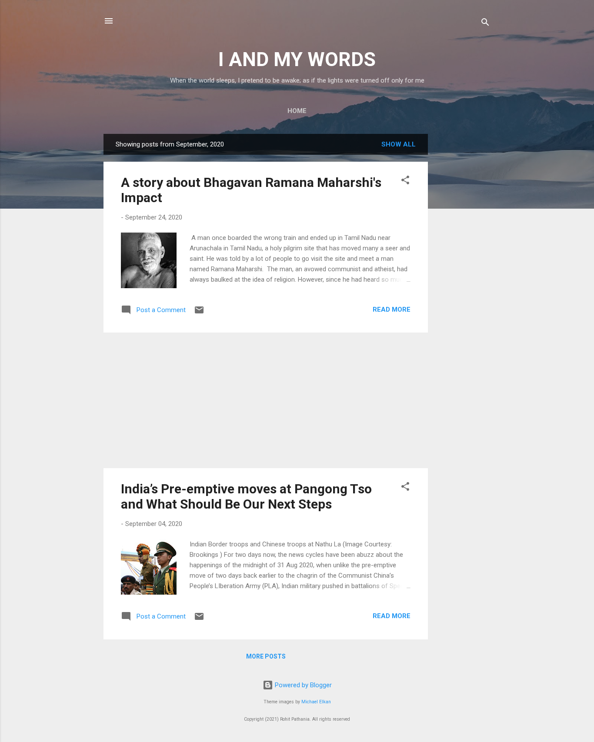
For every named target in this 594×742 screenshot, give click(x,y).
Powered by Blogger (302, 685)
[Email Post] (199, 313)
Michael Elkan (316, 702)
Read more (391, 309)
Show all (398, 144)
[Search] (485, 23)
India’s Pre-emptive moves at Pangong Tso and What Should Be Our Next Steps (246, 496)
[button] (405, 181)
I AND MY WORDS (297, 59)
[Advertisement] (463, 264)
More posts (266, 656)
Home (297, 111)
